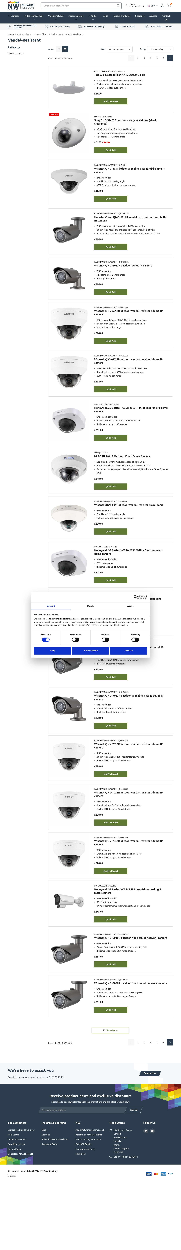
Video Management (34, 16)
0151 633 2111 (137, 6)
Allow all (129, 651)
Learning (46, 1134)
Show (103, 49)
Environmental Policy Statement (86, 1151)
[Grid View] (59, 49)
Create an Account (17, 1139)
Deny (52, 651)
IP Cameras (13, 16)
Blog (44, 1130)
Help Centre (13, 1134)
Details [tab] (90, 606)
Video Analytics (55, 16)
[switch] (75, 640)
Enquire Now (150, 1073)
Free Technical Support (161, 26)
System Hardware (122, 16)
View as (51, 49)
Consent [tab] (51, 606)
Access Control (76, 16)
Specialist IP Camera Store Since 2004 (25, 27)
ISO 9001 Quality (84, 1144)
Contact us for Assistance (20, 1154)
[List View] (65, 49)
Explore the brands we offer (21, 1130)
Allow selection (90, 651)
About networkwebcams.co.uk (90, 1130)
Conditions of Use (16, 1144)
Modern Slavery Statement (88, 1139)
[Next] (170, 58)
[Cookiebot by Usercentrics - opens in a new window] (135, 597)
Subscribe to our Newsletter (55, 1139)
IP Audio (93, 16)
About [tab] (130, 606)
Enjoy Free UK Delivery (94, 26)
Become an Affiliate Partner (89, 1134)
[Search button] (118, 6)
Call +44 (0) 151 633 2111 (126, 1157)
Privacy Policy (14, 1149)
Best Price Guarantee (60, 26)
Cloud (105, 16)
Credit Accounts (127, 26)
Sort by (143, 49)
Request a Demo (50, 1144)
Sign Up (134, 1110)
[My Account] (162, 6)
